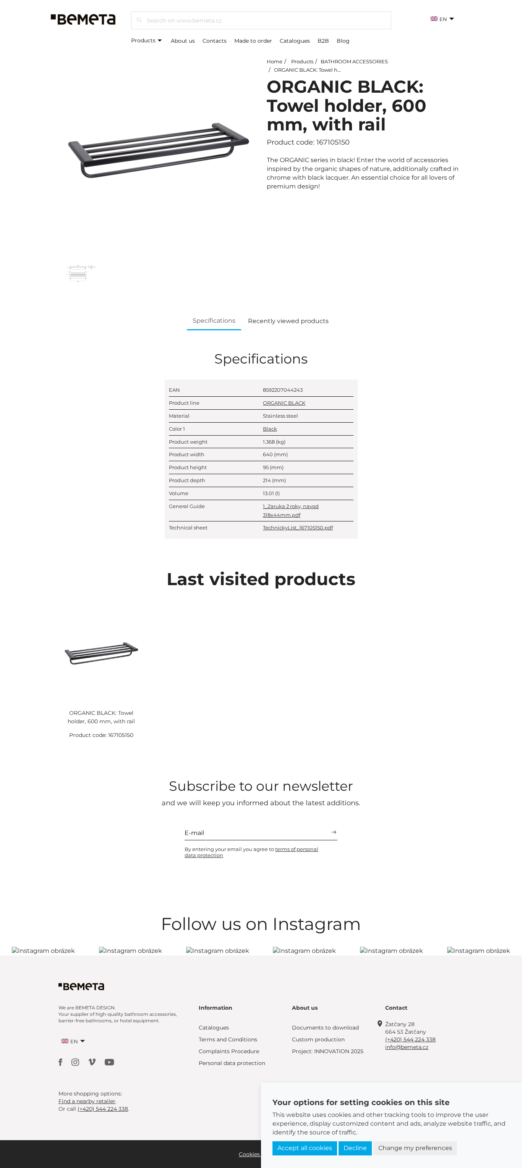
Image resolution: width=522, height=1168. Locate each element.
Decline (355, 1148)
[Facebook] (61, 1061)
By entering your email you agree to (251, 852)
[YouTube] (109, 1061)
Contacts (215, 40)
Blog (343, 40)
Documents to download (325, 1027)
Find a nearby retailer (86, 1101)
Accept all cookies (304, 1148)
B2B (323, 40)
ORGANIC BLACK (284, 403)
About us (183, 40)
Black (270, 429)
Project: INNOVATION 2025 (327, 1051)
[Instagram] (76, 1061)
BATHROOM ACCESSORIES (354, 61)
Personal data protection (232, 1063)
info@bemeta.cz (406, 1047)
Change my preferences (415, 1148)
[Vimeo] (92, 1061)
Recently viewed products (288, 321)
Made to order (253, 40)
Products (144, 40)
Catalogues (295, 40)
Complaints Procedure (229, 1051)
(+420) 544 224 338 (410, 1039)
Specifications (214, 320)
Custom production (318, 1039)
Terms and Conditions (228, 1039)
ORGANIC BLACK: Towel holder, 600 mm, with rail (335, 70)
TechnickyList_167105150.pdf (298, 527)
